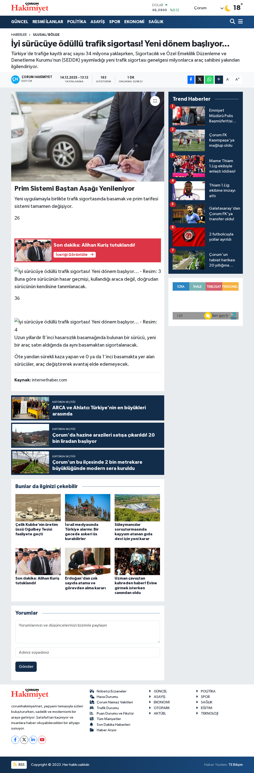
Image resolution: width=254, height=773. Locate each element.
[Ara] (233, 22)
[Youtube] (42, 740)
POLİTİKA (76, 22)
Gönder (26, 667)
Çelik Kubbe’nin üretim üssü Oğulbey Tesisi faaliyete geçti (36, 529)
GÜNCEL (19, 22)
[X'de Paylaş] (199, 80)
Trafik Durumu (108, 708)
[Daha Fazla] (219, 80)
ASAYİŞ (98, 22)
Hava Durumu (107, 697)
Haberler (19, 35)
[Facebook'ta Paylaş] (191, 80)
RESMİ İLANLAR (47, 22)
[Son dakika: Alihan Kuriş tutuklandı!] (38, 561)
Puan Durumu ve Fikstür (115, 713)
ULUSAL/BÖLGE (46, 35)
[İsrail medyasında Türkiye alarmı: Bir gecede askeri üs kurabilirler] (87, 507)
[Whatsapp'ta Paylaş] (209, 80)
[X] (24, 740)
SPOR (114, 22)
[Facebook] (15, 740)
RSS (21, 765)
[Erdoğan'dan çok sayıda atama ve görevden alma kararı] (87, 561)
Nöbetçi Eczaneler (112, 691)
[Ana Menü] (239, 22)
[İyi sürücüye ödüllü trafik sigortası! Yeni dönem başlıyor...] (87, 137)
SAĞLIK (156, 22)
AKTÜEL (160, 713)
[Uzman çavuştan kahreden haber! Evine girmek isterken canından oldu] (137, 561)
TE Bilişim (235, 765)
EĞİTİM (206, 708)
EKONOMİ (134, 22)
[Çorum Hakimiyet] (29, 7)
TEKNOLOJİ (209, 713)
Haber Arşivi (106, 730)
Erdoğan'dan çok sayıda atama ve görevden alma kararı (85, 583)
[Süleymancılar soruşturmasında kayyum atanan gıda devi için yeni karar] (137, 507)
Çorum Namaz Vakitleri (115, 702)
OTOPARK (162, 708)
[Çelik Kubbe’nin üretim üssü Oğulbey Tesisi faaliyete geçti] (38, 507)
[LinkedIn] (33, 740)
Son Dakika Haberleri (113, 725)
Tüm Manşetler (109, 719)
